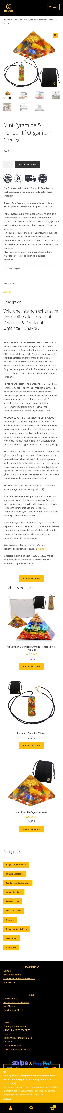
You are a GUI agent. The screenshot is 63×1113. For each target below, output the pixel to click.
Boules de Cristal (14, 892)
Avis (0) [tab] (7, 291)
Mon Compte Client (13, 1009)
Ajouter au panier (27, 164)
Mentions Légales (12, 974)
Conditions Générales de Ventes (19, 978)
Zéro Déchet (11, 938)
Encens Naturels (13, 910)
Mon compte (10, 1108)
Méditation (11, 947)
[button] (55, 35)
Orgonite (10, 920)
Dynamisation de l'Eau (16, 929)
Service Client (10, 998)
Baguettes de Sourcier (16, 864)
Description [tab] (9, 283)
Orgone (18, 19)
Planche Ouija (12, 901)
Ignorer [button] (7, 1098)
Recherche (31, 1108)
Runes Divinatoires (14, 873)
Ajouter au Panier (31, 578)
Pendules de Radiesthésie (17, 883)
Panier (48, 1105)
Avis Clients (9, 1006)
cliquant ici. (42, 548)
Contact (7, 970)
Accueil (10, 19)
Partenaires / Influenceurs (16, 1002)
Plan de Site (9, 982)
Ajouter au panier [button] (31, 666)
